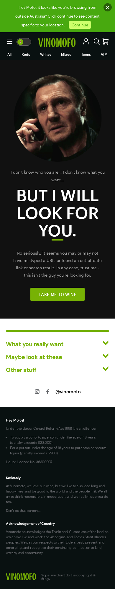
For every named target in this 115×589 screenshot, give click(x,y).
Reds (26, 54)
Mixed (66, 54)
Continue (80, 25)
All (9, 54)
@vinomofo (67, 391)
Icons (86, 54)
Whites (45, 54)
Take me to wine (57, 294)
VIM (104, 54)
